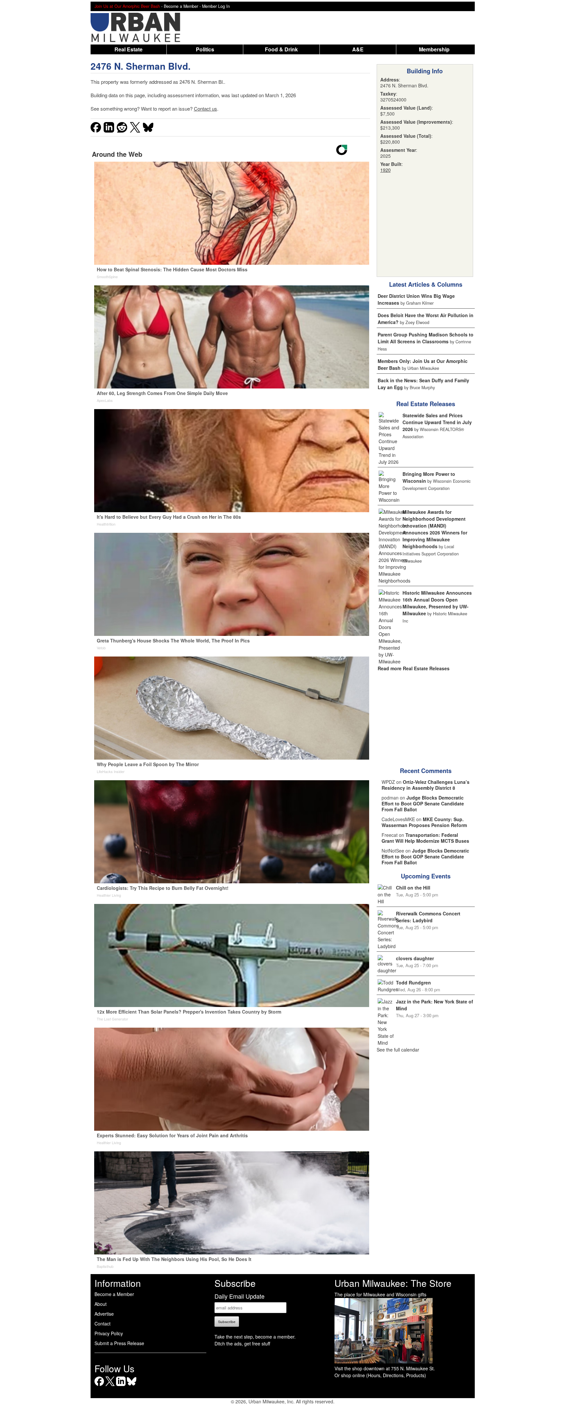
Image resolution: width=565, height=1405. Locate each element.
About (100, 1304)
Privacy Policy (108, 1333)
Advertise (104, 1313)
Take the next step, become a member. (255, 1336)
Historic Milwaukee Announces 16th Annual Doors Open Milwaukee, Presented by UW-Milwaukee (437, 603)
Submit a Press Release (119, 1343)
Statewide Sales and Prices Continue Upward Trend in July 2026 (437, 422)
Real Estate (128, 49)
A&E (358, 49)
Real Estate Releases (425, 404)
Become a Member (114, 1294)
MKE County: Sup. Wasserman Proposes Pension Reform (424, 822)
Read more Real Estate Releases (414, 668)
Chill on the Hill (413, 887)
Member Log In (216, 6)
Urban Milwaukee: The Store (393, 1282)
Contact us (205, 108)
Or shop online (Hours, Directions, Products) (380, 1375)
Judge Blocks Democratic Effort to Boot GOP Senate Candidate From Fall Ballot (423, 803)
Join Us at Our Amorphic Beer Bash (127, 6)
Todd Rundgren (413, 982)
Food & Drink (281, 49)
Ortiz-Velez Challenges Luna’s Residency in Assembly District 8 (426, 785)
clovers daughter (415, 958)
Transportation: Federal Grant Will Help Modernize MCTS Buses (425, 838)
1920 (385, 170)
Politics (205, 49)
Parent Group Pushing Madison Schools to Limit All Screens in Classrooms (425, 338)
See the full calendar (398, 1049)
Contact (102, 1323)
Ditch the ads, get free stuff (242, 1343)
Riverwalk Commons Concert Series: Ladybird (428, 917)
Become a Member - (183, 6)
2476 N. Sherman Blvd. (141, 66)
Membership (434, 49)
